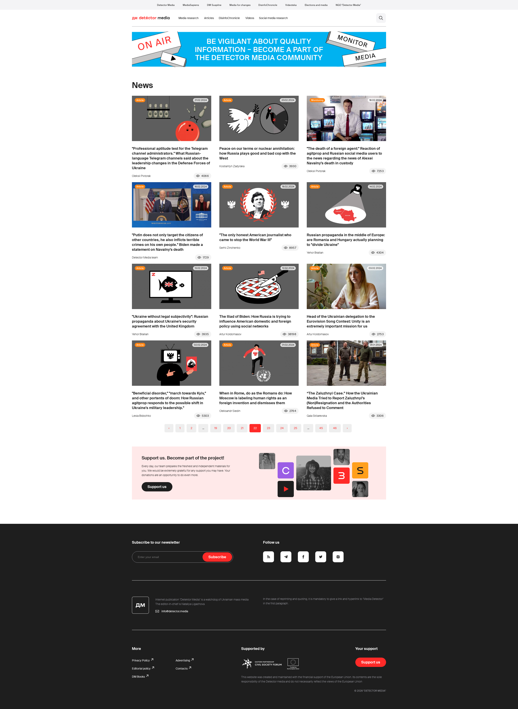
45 (321, 428)
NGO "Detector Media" (348, 5)
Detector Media (166, 5)
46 (335, 428)
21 (242, 428)
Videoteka (291, 5)
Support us (157, 486)
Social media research (273, 18)
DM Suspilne (214, 5)
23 (268, 428)
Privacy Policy (141, 660)
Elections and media (316, 5)
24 (282, 428)
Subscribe (217, 557)
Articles (209, 18)
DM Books (138, 676)
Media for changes (240, 5)
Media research (188, 18)
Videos (249, 18)
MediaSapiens (191, 5)
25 (295, 428)
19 (215, 428)
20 (229, 428)
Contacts (182, 668)
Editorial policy (141, 668)
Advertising (183, 660)
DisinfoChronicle (267, 5)
